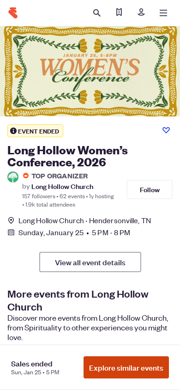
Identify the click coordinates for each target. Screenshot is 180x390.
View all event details (90, 262)
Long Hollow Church (62, 186)
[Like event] (166, 130)
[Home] (12, 12)
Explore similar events (126, 367)
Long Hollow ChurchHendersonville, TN (84, 220)
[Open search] (97, 13)
